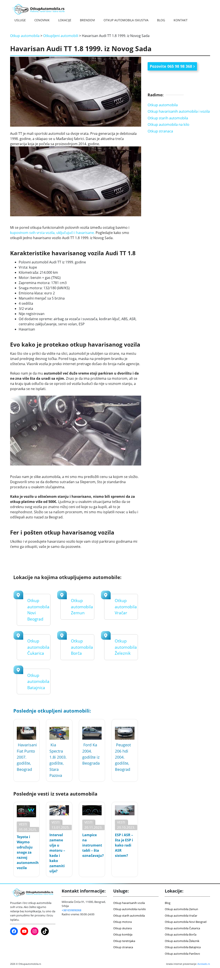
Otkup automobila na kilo (168, 124)
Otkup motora (122, 922)
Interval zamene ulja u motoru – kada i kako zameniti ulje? (57, 853)
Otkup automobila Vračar (126, 607)
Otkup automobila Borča (82, 647)
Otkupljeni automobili (60, 35)
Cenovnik (42, 20)
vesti (23, 824)
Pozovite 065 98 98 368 (171, 66)
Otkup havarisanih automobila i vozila (179, 111)
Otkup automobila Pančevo (182, 954)
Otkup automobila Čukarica (38, 647)
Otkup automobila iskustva (126, 20)
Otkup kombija (122, 934)
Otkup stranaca (160, 131)
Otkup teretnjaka (124, 941)
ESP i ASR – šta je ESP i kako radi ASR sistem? (124, 845)
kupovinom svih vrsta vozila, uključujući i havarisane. (52, 232)
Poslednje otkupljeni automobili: (52, 711)
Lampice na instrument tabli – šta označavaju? (92, 845)
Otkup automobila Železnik (126, 647)
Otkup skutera (122, 928)
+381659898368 (71, 910)
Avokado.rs (203, 963)
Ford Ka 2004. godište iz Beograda (91, 754)
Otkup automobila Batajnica (38, 681)
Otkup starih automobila (168, 117)
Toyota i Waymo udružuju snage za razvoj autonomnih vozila (26, 852)
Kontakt (181, 20)
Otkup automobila (25, 35)
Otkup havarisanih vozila (129, 903)
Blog (161, 20)
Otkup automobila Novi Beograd (185, 922)
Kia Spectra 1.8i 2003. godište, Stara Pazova (58, 760)
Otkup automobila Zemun (82, 607)
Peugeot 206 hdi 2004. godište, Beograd (123, 757)
